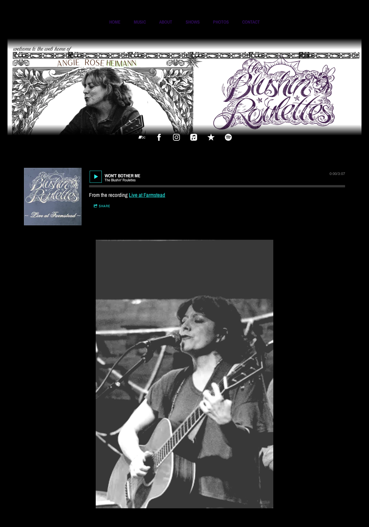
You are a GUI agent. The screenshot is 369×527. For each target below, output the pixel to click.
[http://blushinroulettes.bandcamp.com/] (141, 137)
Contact (251, 22)
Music (140, 22)
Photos (221, 22)
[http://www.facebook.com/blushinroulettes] (159, 137)
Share (104, 206)
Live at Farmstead (147, 195)
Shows (193, 22)
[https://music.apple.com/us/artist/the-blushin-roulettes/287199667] (193, 137)
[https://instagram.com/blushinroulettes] (176, 137)
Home (115, 22)
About (165, 22)
